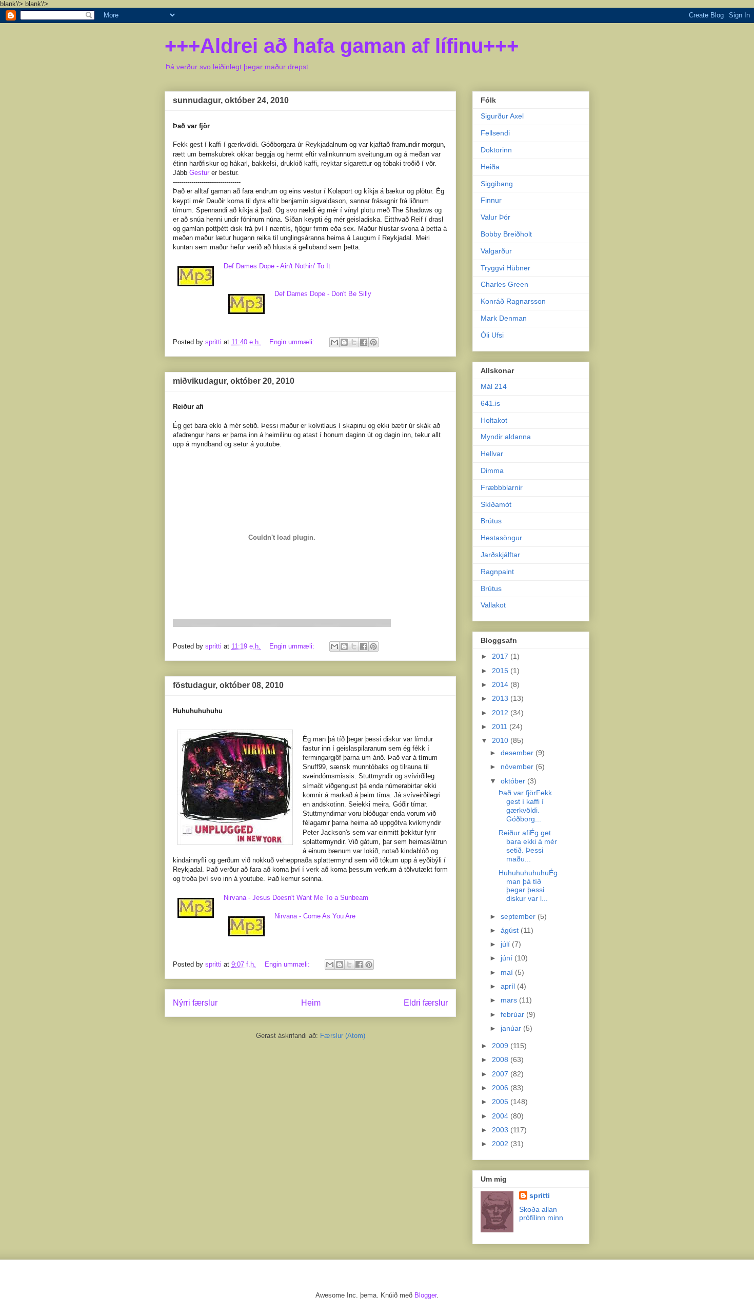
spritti (539, 1195)
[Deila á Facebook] (364, 342)
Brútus (491, 521)
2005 (501, 1101)
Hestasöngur (501, 538)
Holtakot (494, 420)
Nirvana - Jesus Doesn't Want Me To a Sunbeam (296, 897)
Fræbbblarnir (502, 487)
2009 (501, 1046)
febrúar (513, 1014)
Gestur (199, 172)
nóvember (518, 766)
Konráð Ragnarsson (513, 301)
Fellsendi (495, 133)
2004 (501, 1116)
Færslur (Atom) (342, 1035)
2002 (501, 1144)
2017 (501, 656)
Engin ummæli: (292, 342)
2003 (501, 1130)
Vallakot (493, 605)
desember (518, 753)
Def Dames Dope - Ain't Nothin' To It (277, 266)
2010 (501, 740)
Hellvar (492, 453)
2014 (501, 684)
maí (508, 972)
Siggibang (497, 184)
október (514, 781)
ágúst (511, 930)
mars (510, 1000)
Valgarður (496, 251)
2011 (500, 726)
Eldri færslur (426, 1002)
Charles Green (504, 284)
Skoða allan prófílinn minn (541, 1213)
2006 (501, 1088)
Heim (311, 1002)
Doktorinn (496, 150)
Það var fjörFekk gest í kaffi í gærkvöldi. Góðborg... (525, 805)
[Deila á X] (354, 342)
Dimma (492, 470)
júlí (506, 944)
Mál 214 (494, 386)
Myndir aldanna (506, 437)
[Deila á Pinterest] (373, 342)
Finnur (491, 200)
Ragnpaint (497, 571)
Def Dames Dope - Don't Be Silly (322, 294)
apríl (509, 986)
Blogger (425, 1295)
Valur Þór (495, 217)
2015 (501, 670)
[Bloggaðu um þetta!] (344, 342)
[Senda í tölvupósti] (334, 342)
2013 (501, 698)
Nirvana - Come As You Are (314, 916)
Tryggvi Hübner (505, 268)
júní (507, 958)
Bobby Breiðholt (506, 234)
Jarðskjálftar (500, 555)
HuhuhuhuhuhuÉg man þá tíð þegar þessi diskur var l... (528, 885)
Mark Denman (504, 318)
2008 (501, 1059)
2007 (501, 1074)
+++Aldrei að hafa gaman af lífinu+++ (342, 45)
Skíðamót (496, 504)
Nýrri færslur (195, 1002)
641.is (490, 403)
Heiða (490, 167)
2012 (501, 713)
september (519, 916)
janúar (512, 1028)
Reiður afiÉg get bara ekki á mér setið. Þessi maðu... (528, 845)
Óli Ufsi (492, 335)
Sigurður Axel (502, 116)
